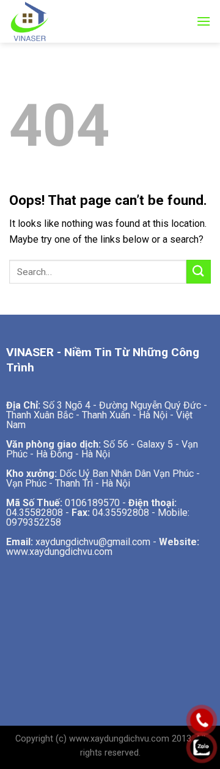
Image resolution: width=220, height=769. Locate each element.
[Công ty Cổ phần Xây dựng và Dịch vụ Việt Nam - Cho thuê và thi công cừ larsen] (39, 21)
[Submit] (198, 272)
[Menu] (203, 21)
